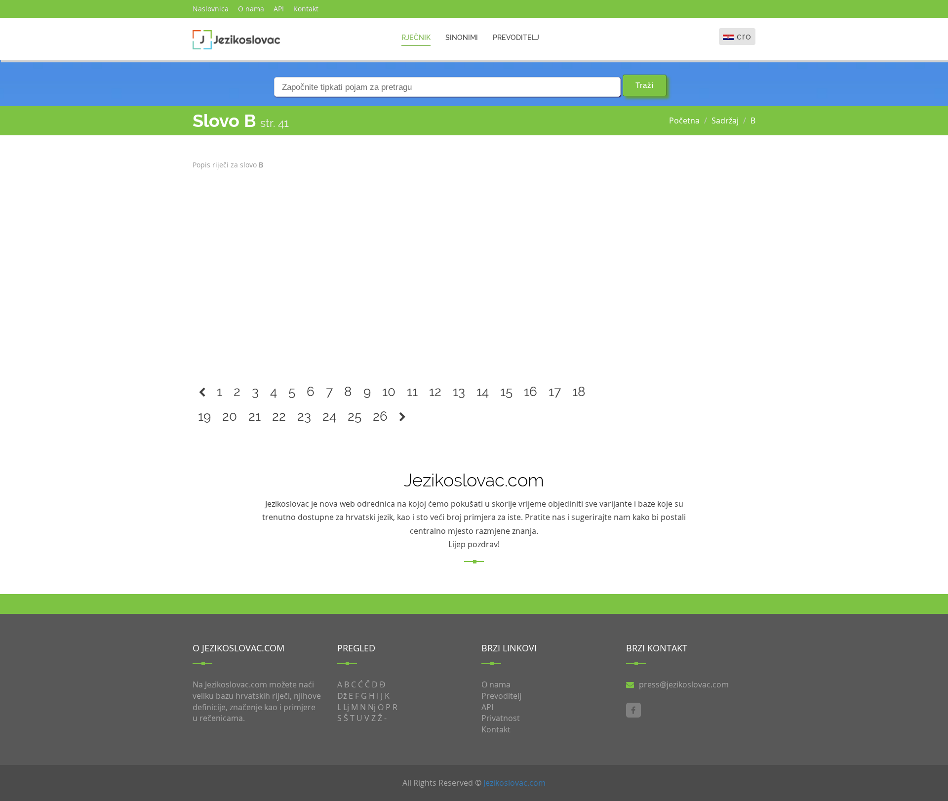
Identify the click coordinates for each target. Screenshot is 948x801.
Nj (372, 707)
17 (555, 391)
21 (254, 416)
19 (204, 416)
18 (579, 391)
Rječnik (416, 37)
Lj (346, 707)
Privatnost (500, 718)
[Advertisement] (402, 271)
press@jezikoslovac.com (684, 684)
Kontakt (305, 8)
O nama (251, 8)
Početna (684, 120)
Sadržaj (725, 120)
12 (435, 391)
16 (530, 391)
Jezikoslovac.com (514, 782)
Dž (342, 695)
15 (506, 391)
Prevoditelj (516, 37)
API (279, 8)
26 (380, 416)
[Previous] (202, 392)
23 (304, 416)
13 (459, 391)
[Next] (402, 416)
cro (744, 36)
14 (482, 391)
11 (412, 391)
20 (229, 416)
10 (388, 391)
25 (354, 416)
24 (329, 416)
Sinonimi (461, 37)
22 (279, 416)
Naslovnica (211, 8)
